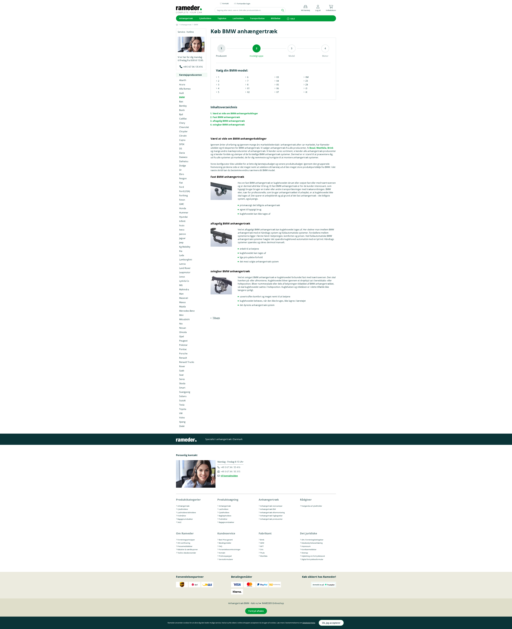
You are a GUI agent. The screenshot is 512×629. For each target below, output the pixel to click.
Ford (181, 187)
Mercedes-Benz (187, 310)
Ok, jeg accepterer (331, 622)
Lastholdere (238, 18)
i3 (306, 88)
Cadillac (183, 118)
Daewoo (183, 157)
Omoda (183, 332)
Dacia (182, 152)
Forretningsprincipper (186, 540)
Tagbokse (222, 18)
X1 (248, 88)
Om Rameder (185, 533)
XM (307, 77)
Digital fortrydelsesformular (312, 559)
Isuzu (181, 225)
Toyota (182, 409)
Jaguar (182, 238)
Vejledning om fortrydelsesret (313, 556)
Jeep (181, 242)
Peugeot (183, 340)
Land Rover (185, 268)
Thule (262, 553)
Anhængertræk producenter (271, 519)
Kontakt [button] (225, 3)
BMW (182, 97)
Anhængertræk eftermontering (272, 512)
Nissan (182, 327)
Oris (261, 549)
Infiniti (182, 221)
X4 (277, 80)
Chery (182, 122)
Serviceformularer (226, 559)
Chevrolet (184, 127)
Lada (181, 255)
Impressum (306, 546)
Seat (181, 374)
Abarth (182, 80)
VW (181, 413)
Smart (182, 387)
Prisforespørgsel (225, 556)
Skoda (182, 383)
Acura (182, 84)
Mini (181, 315)
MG (181, 285)
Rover (182, 366)
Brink (330, 147)
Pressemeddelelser (184, 546)
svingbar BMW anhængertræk (229, 124)
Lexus (182, 276)
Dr (180, 169)
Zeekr (182, 426)
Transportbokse (257, 18)
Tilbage (216, 317)
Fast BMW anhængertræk (226, 117)
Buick (182, 110)
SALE (292, 18)
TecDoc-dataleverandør (186, 553)
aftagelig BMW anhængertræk (229, 120)
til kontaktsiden (229, 475)
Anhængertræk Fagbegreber (271, 515)
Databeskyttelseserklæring (312, 543)
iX (306, 92)
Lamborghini (185, 259)
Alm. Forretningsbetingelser (312, 540)
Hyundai (183, 216)
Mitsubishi (184, 319)
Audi (181, 93)
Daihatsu (183, 161)
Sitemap (304, 553)
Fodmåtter (181, 515)
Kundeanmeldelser (308, 549)
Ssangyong (184, 392)
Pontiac (183, 349)
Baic (181, 101)
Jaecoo (182, 233)
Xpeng (182, 421)
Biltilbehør (276, 18)
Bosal (312, 147)
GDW (262, 543)
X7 (277, 92)
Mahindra (184, 289)
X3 (277, 77)
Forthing (183, 195)
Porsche (183, 353)
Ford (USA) (184, 191)
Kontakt (222, 553)
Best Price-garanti (226, 540)
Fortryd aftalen (256, 611)
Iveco (181, 229)
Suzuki (182, 400)
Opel (181, 336)
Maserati (183, 298)
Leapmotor (184, 272)
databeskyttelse (308, 623)
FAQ (220, 546)
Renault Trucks (186, 362)
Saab (181, 370)
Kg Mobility (184, 246)
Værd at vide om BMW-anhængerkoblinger (235, 113)
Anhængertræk (186, 18)
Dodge (182, 165)
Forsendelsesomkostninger (229, 549)
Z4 (306, 84)
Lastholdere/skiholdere (186, 512)
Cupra (182, 140)
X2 (248, 92)
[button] (318, 7)
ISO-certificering (183, 543)
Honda (182, 208)
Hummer (183, 212)
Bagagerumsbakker (185, 519)
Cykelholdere (205, 18)
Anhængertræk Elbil (268, 509)
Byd (181, 114)
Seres (182, 379)
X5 (277, 84)
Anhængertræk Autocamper (271, 506)
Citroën (183, 135)
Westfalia (321, 147)
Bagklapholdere (225, 515)
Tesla (181, 404)
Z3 (306, 80)
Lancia (182, 263)
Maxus (182, 302)
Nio (181, 323)
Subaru (183, 396)
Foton (182, 199)
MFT (262, 546)
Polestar (183, 345)
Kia (180, 251)
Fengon (183, 178)
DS (180, 148)
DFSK (181, 144)
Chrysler (183, 131)
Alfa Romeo (185, 88)
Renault (183, 357)
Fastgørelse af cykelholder (311, 506)
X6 (277, 88)
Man (181, 293)
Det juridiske (308, 533)
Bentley (183, 105)
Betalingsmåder (225, 543)
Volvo (182, 417)
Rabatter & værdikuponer (187, 549)
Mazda (182, 306)
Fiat (181, 182)
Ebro (181, 174)
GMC (181, 204)
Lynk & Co (184, 280)
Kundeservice (226, 533)
